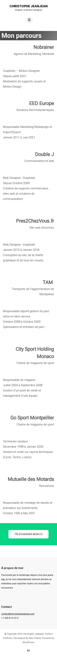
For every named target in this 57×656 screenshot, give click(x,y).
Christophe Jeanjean (29, 6)
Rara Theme (35, 638)
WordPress (28, 642)
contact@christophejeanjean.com (17, 613)
